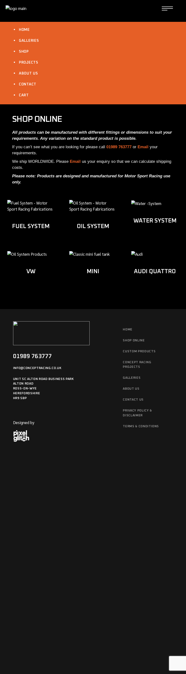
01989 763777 (32, 356)
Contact (27, 84)
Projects (28, 62)
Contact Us (133, 399)
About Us (28, 73)
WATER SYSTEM (155, 221)
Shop (24, 51)
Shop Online (134, 340)
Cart (24, 95)
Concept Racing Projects (137, 365)
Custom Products (139, 351)
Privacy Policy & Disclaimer (137, 413)
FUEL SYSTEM (31, 226)
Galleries (29, 40)
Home (24, 30)
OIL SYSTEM (93, 226)
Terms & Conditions (141, 426)
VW (31, 271)
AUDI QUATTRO (155, 271)
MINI (93, 271)
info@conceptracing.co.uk (37, 368)
